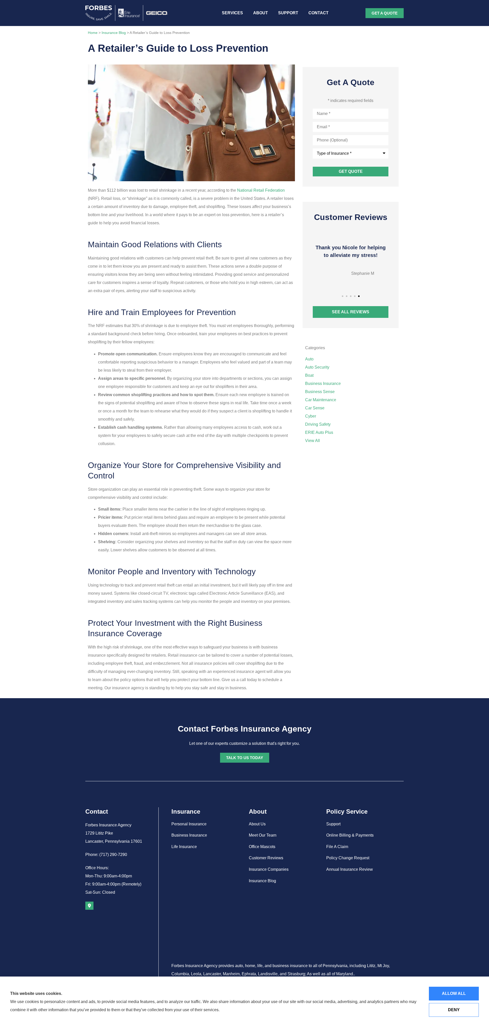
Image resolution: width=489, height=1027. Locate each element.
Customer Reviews (266, 858)
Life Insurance (184, 846)
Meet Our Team (262, 835)
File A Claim (337, 846)
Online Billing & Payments (350, 835)
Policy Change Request (347, 858)
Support (288, 13)
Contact (318, 13)
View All (312, 440)
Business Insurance (189, 835)
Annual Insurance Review (349, 869)
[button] (342, 296)
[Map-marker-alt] (89, 906)
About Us (257, 824)
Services (232, 13)
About (260, 13)
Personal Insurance (189, 824)
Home (93, 33)
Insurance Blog (114, 33)
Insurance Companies (269, 869)
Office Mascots (262, 846)
